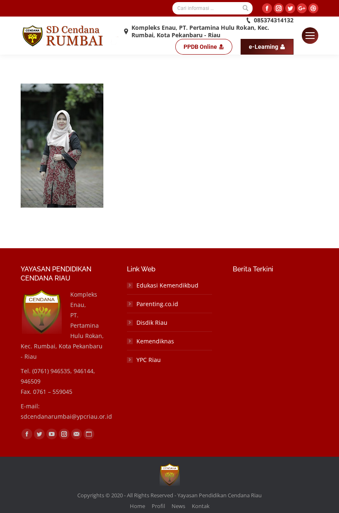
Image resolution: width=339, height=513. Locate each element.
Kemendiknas (155, 341)
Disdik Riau (151, 322)
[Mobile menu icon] (310, 35)
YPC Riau (148, 360)
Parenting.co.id (157, 304)
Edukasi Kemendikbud (167, 285)
